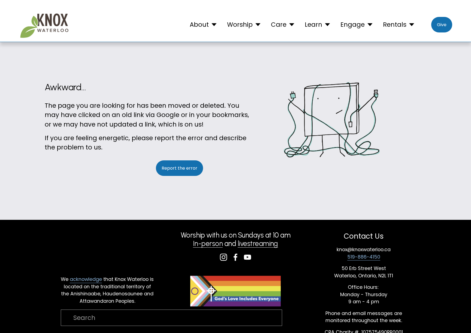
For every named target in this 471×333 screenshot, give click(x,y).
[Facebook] (235, 257)
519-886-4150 (363, 256)
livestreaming (258, 243)
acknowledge (86, 279)
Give (441, 25)
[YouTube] (247, 257)
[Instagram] (223, 257)
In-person (208, 243)
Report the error (179, 168)
